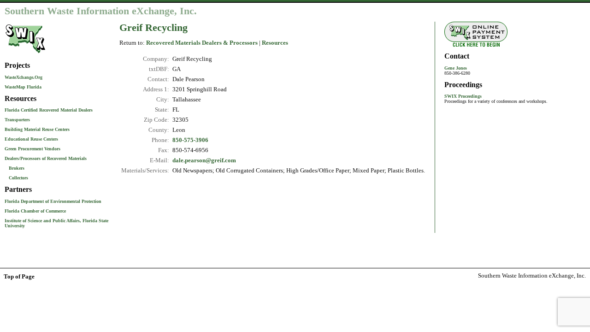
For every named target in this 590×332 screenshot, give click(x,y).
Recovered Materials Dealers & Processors (202, 43)
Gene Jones (455, 68)
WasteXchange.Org (23, 77)
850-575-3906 (190, 140)
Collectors (18, 177)
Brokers (16, 168)
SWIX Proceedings (463, 96)
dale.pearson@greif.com (204, 160)
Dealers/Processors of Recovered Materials (46, 158)
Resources (275, 43)
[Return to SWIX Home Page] (25, 54)
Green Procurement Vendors (32, 148)
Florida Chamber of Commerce (35, 210)
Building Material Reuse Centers (37, 129)
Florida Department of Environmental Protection (53, 201)
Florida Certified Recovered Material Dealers (49, 110)
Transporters (17, 119)
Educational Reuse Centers (31, 139)
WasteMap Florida (23, 86)
